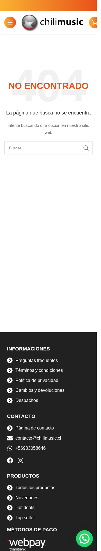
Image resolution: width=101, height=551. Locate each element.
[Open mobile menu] (10, 22)
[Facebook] (10, 460)
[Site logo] (52, 22)
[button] (84, 538)
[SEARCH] (86, 147)
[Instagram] (20, 460)
